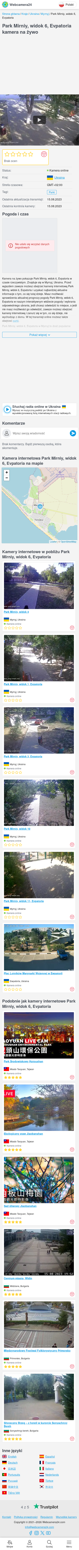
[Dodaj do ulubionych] (44, 154)
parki (16, 321)
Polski (70, 4)
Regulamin (46, 1517)
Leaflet (53, 541)
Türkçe (49, 1480)
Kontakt (6, 1517)
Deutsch (13, 1462)
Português (14, 1474)
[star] (7, 154)
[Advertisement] (39, 65)
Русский (13, 1480)
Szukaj (49, 1546)
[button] (6, 472)
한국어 (49, 1486)
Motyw (10, 1546)
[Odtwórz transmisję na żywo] (39, 120)
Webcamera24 (21, 4)
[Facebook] (30, 1533)
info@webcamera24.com (39, 1527)
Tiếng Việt (14, 1493)
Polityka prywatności (25, 1517)
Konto (30, 1546)
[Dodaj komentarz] (73, 433)
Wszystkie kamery (66, 1517)
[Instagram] (36, 1533)
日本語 (12, 1468)
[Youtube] (48, 1533)
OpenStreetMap (68, 541)
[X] (42, 1533)
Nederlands (52, 1474)
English (12, 1456)
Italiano (49, 1468)
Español (50, 1456)
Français (50, 1462)
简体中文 (13, 1486)
